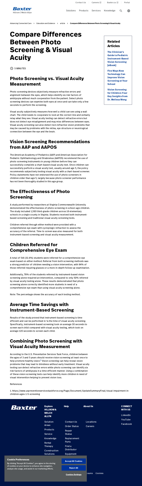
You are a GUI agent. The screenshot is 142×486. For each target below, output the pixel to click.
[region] (45, 469)
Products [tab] (83, 10)
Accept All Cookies (73, 461)
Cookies (99, 473)
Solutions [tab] (71, 10)
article (62, 23)
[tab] (121, 10)
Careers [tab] (97, 2)
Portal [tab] (127, 2)
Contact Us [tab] (80, 2)
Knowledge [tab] (109, 10)
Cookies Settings (73, 474)
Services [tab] (96, 10)
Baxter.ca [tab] (112, 2)
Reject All (73, 468)
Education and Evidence (45, 23)
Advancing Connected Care (20, 23)
